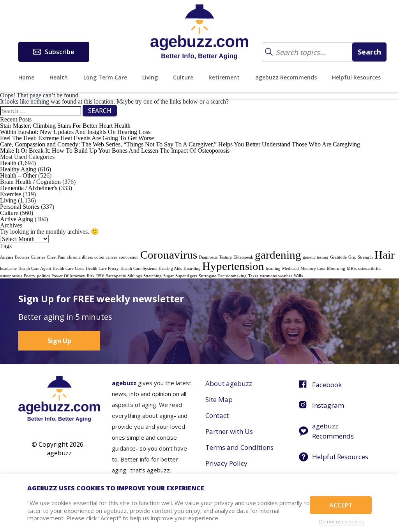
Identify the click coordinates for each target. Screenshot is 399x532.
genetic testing (315, 257)
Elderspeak (243, 257)
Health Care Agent (34, 268)
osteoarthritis (369, 268)
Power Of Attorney (68, 276)
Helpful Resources (356, 77)
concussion (129, 257)
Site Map (219, 399)
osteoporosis (11, 276)
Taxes (253, 276)
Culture (183, 77)
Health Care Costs (68, 268)
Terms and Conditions (239, 447)
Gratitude (338, 257)
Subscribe (59, 52)
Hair (384, 254)
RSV (100, 276)
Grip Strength (360, 257)
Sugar (168, 276)
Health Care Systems (138, 268)
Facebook (327, 384)
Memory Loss (312, 268)
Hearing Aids (170, 268)
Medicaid (290, 268)
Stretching (152, 276)
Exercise (10, 194)
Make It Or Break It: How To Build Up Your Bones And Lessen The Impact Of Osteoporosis (115, 150)
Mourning (336, 268)
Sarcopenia (116, 276)
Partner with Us (229, 431)
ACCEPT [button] (341, 505)
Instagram (328, 405)
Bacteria (22, 257)
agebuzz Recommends (286, 77)
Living (150, 77)
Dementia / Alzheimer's (28, 188)
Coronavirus (168, 254)
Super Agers (186, 276)
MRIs (352, 268)
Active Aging (16, 219)
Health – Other (18, 175)
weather (285, 276)
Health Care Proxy (102, 268)
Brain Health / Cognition (30, 181)
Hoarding (192, 268)
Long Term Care (105, 77)
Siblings (134, 276)
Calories (38, 257)
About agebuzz (228, 383)
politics (43, 276)
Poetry (29, 276)
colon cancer (105, 257)
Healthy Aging (18, 169)
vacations (268, 276)
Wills (298, 276)
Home (26, 77)
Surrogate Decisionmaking (223, 276)
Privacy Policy (226, 463)
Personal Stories (19, 206)
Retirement (224, 77)
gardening (278, 254)
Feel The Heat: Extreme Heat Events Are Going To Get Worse (77, 138)
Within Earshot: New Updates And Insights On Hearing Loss (75, 132)
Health (58, 77)
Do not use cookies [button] (341, 521)
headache (8, 268)
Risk (91, 276)
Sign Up (59, 340)
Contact (217, 415)
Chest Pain (56, 257)
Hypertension (233, 266)
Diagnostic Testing (215, 257)
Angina (6, 257)
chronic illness (80, 257)
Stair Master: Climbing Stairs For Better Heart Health (65, 125)
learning (273, 268)
